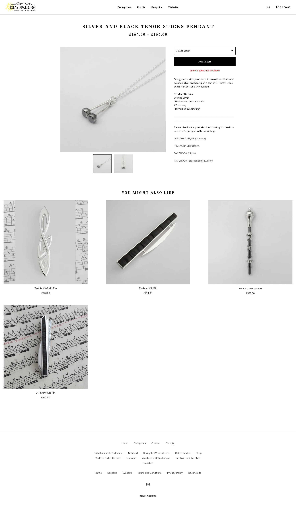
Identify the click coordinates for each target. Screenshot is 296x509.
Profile (141, 7)
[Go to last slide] (64, 99)
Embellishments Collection (108, 453)
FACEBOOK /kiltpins (185, 153)
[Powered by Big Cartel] (148, 496)
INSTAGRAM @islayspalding (190, 138)
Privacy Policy (175, 472)
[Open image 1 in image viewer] (113, 99)
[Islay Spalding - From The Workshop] (20, 7)
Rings (199, 453)
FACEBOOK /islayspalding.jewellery (193, 160)
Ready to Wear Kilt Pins (156, 453)
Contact (155, 443)
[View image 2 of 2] (123, 163)
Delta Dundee (182, 453)
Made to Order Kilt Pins (107, 457)
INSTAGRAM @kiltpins (186, 145)
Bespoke (156, 7)
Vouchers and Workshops (156, 457)
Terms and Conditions (150, 472)
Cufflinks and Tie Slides (188, 457)
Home (125, 443)
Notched (133, 453)
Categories (124, 7)
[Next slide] (161, 99)
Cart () (170, 443)
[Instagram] (148, 484)
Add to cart (204, 61)
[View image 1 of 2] (102, 163)
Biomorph (131, 457)
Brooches (148, 462)
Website (173, 7)
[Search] (269, 7)
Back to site (194, 472)
